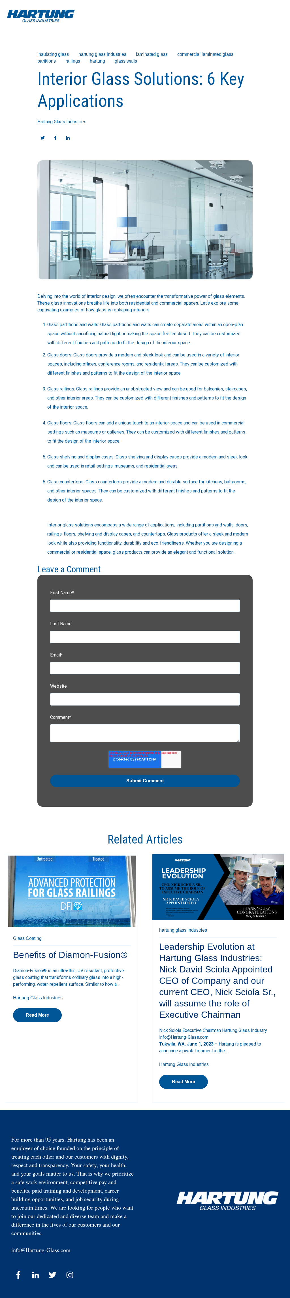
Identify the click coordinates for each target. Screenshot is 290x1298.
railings (72, 61)
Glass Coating (27, 938)
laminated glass (152, 54)
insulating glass (53, 54)
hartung (97, 61)
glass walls (126, 61)
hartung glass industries (102, 54)
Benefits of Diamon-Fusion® (70, 955)
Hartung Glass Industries (61, 121)
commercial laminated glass (205, 54)
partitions (46, 61)
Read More (37, 1015)
